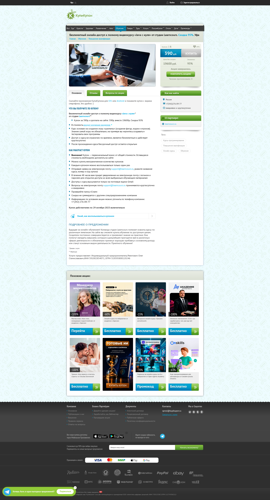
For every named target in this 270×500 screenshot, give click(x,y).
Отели (169, 28)
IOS (110, 100)
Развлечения (102, 28)
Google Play (116, 436)
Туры (139, 28)
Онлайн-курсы (169, 151)
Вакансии (72, 417)
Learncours (84, 116)
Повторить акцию (180, 74)
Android (121, 100)
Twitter (197, 412)
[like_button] (194, 46)
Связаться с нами (169, 414)
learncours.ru (170, 124)
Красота (80, 28)
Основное (77, 93)
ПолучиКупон (158, 28)
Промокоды (186, 28)
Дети (176, 28)
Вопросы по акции (115, 93)
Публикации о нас (76, 414)
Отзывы (93, 93)
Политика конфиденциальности (141, 421)
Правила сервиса (75, 421)
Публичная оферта (135, 417)
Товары (130, 28)
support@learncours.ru (122, 168)
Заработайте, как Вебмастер (106, 414)
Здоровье (90, 28)
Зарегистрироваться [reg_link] (192, 2)
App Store (100, 436)
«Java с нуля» (128, 113)
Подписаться (65, 491)
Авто (111, 28)
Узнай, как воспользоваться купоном (95, 216)
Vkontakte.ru (193, 412)
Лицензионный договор (137, 414)
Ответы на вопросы (76, 424)
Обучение (120, 28)
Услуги (146, 28)
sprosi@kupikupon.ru (171, 410)
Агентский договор (135, 410)
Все (68, 28)
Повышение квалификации (174, 145)
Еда (73, 28)
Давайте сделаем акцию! (104, 410)
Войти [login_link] (172, 2)
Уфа (71, 2)
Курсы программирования (173, 140)
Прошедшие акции (102, 417)
